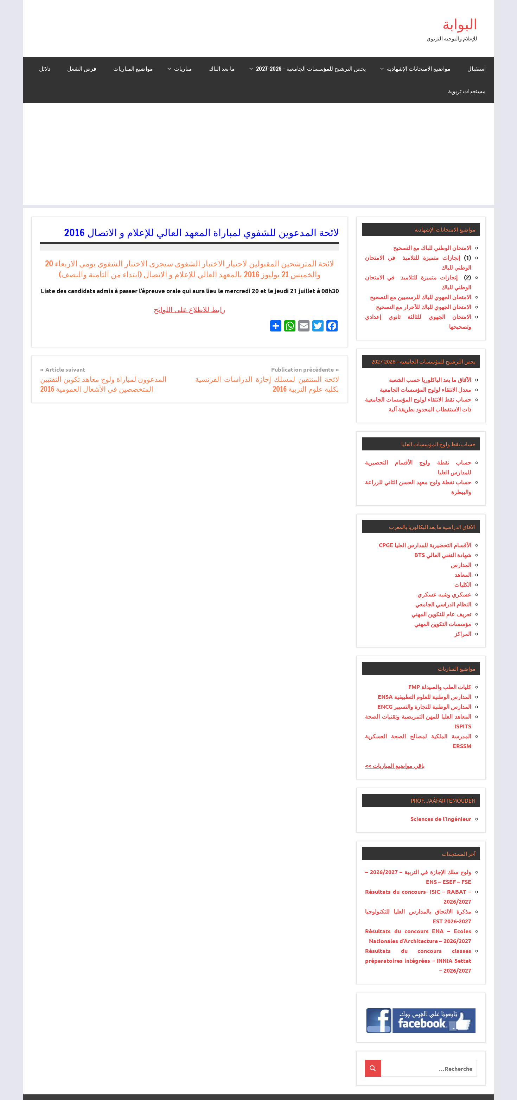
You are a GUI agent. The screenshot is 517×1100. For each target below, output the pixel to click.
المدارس (461, 564)
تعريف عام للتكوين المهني (441, 614)
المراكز (462, 633)
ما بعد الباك (222, 68)
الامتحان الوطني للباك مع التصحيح (432, 247)
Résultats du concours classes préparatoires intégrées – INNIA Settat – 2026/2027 (418, 960)
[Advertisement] (258, 155)
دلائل (44, 68)
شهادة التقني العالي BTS (442, 554)
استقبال (476, 68)
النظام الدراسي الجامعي (443, 604)
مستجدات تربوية (467, 91)
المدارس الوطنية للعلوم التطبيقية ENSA (424, 696)
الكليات (462, 584)
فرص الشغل (81, 68)
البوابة (459, 24)
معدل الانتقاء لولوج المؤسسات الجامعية (425, 389)
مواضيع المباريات (133, 68)
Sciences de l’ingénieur (440, 818)
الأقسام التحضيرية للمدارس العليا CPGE (425, 545)
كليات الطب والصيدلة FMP (439, 686)
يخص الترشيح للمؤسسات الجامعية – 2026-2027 (311, 68)
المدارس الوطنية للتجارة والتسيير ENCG (424, 706)
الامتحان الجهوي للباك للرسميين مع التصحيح (420, 297)
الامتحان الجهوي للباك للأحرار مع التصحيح (423, 306)
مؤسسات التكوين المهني (442, 623)
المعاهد (463, 574)
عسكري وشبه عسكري (444, 594)
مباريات (183, 68)
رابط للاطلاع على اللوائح (189, 309)
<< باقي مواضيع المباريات (395, 765)
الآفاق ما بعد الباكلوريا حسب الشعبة (430, 379)
